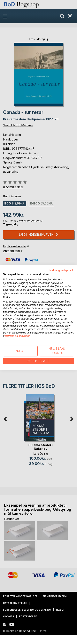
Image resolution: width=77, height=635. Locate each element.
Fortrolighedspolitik (61, 270)
